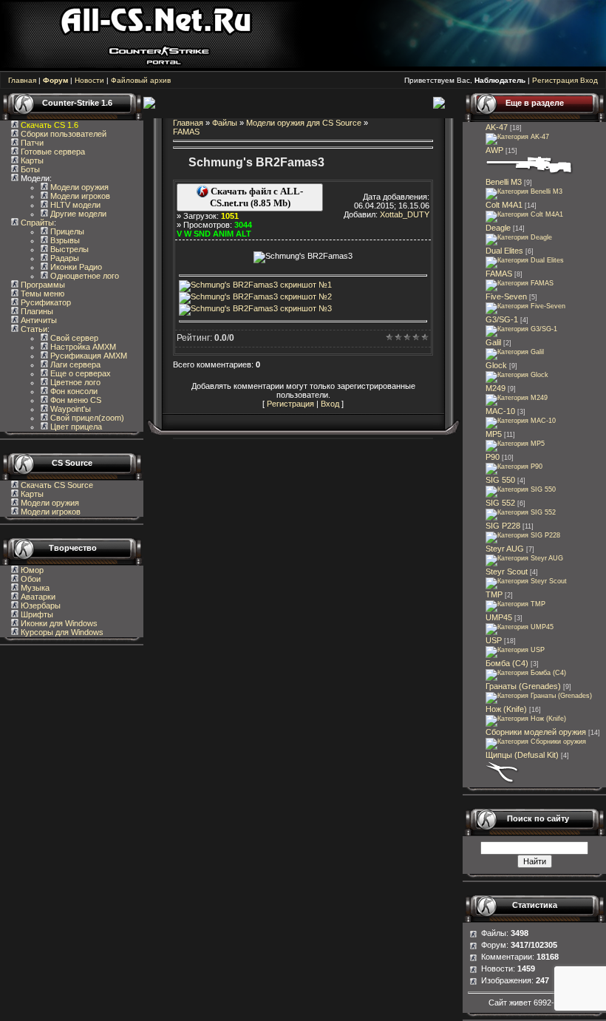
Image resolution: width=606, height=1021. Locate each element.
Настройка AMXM (82, 346)
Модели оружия (78, 187)
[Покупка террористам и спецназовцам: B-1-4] (519, 237)
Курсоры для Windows (60, 632)
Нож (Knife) (506, 709)
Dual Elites (504, 250)
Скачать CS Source (57, 485)
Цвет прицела (75, 426)
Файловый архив (141, 80)
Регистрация (555, 80)
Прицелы (66, 231)
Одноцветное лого (83, 275)
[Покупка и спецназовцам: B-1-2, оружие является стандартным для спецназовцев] (515, 650)
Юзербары (39, 605)
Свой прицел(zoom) (86, 417)
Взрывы (64, 240)
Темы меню (41, 293)
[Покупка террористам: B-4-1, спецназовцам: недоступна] (515, 352)
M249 (495, 388)
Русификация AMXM (87, 355)
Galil (493, 342)
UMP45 (499, 617)
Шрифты (35, 614)
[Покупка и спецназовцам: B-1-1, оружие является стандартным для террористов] (517, 375)
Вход (589, 80)
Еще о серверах (79, 373)
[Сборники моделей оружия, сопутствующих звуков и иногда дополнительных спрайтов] (536, 741)
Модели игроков (79, 195)
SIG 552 (500, 502)
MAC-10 (500, 411)
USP (494, 640)
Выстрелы (68, 249)
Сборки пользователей (63, 133)
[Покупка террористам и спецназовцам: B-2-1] (524, 191)
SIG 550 (500, 479)
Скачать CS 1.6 (49, 125)
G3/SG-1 (502, 319)
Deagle (498, 227)
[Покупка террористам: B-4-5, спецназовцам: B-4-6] (529, 173)
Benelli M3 (504, 181)
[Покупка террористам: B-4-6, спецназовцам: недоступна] (521, 329)
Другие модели (77, 213)
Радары (63, 258)
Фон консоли (73, 391)
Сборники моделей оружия (536, 731)
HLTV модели (74, 204)
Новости (89, 80)
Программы (41, 284)
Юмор (31, 570)
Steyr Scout (507, 571)
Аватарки (36, 596)
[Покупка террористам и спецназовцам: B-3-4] (514, 466)
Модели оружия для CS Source (303, 122)
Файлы (224, 122)
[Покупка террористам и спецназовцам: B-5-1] (517, 397)
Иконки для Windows (58, 623)
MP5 (494, 434)
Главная (22, 80)
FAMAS (186, 131)
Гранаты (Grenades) (523, 686)
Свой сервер (73, 337)
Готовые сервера (51, 151)
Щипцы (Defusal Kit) (522, 754)
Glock (496, 365)
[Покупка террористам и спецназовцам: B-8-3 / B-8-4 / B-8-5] (539, 695)
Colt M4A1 (504, 204)
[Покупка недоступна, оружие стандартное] (526, 718)
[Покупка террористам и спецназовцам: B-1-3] (523, 535)
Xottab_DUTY (404, 214)
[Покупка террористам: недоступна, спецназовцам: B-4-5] (521, 489)
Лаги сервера (74, 364)
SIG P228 (503, 525)
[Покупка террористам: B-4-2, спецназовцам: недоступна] (517, 136)
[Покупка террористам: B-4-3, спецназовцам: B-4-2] (526, 581)
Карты (31, 160)
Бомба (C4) (507, 663)
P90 (493, 456)
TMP (494, 594)
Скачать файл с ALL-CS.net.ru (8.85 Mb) (255, 197)
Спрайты (36, 222)
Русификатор (44, 302)
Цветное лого (74, 382)
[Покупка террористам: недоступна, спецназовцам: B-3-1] (515, 604)
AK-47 (497, 127)
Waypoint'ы (69, 408)
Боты (29, 169)
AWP (494, 150)
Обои (29, 578)
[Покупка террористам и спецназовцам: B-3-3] (520, 627)
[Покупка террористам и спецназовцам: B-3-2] (515, 443)
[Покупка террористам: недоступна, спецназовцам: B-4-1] (520, 283)
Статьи (32, 329)
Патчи (31, 142)
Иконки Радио (75, 266)
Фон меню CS (74, 400)
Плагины (35, 311)
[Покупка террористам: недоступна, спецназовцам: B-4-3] (524, 214)
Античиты (37, 320)
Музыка (34, 587)
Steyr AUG (505, 548)
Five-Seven (506, 296)
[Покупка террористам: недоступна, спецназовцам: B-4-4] (524, 558)
